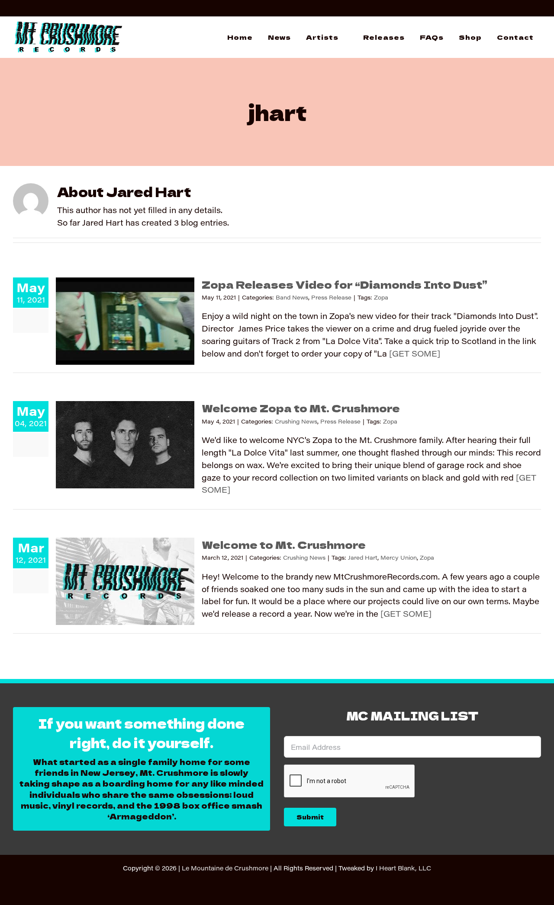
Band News (292, 297)
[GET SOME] (414, 353)
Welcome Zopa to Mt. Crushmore (301, 407)
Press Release (331, 297)
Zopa (381, 297)
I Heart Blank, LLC (403, 868)
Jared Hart (362, 557)
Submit (310, 817)
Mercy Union (398, 557)
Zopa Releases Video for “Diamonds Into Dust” (344, 284)
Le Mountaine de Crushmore (225, 868)
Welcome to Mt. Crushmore (284, 544)
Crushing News (296, 421)
